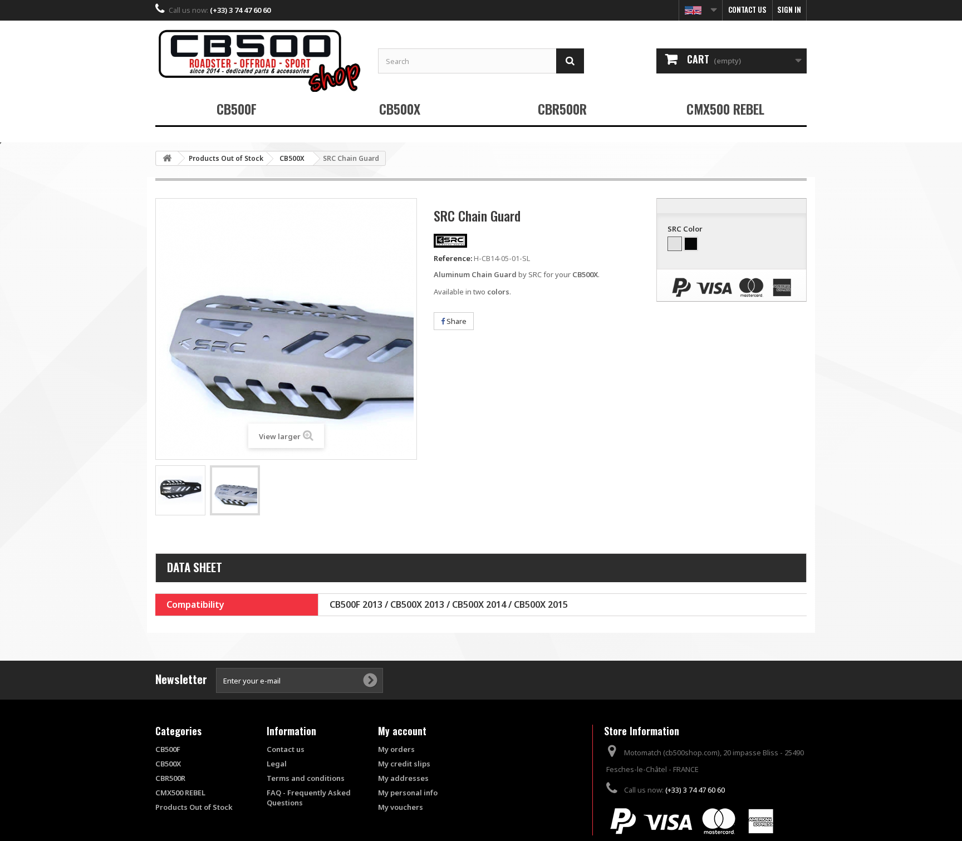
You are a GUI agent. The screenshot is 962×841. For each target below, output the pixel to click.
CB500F (237, 109)
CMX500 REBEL (725, 109)
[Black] (691, 244)
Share (456, 321)
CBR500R (562, 109)
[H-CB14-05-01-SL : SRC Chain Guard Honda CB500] (180, 490)
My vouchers (400, 807)
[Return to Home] (167, 158)
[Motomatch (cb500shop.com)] (258, 60)
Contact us (747, 9)
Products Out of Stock (194, 807)
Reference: (453, 258)
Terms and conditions (306, 778)
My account (402, 731)
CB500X (399, 109)
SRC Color (685, 229)
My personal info (408, 793)
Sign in (789, 9)
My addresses (403, 778)
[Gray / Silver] (675, 244)
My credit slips (404, 764)
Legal (277, 764)
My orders (396, 749)
